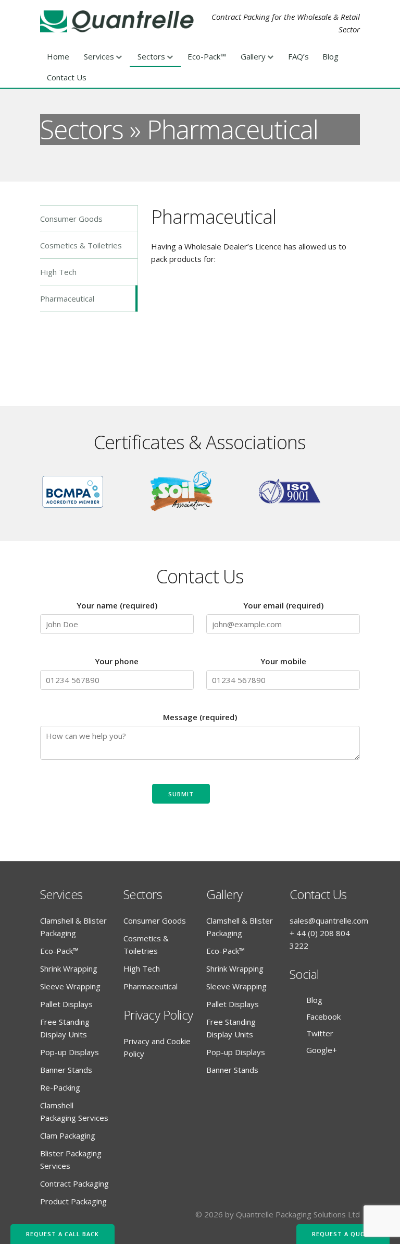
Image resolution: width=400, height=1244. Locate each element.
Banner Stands (66, 1069)
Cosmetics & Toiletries (81, 245)
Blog (330, 56)
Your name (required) (117, 605)
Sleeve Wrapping (70, 986)
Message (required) (200, 717)
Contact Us (66, 77)
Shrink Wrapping (68, 968)
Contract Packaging (74, 1183)
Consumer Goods (71, 218)
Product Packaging (73, 1201)
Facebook (323, 1016)
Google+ (321, 1050)
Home (58, 56)
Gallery (253, 56)
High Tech (58, 272)
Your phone (117, 661)
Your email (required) (283, 605)
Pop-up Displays (69, 1052)
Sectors (151, 56)
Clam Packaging (67, 1135)
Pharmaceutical (67, 298)
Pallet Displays (66, 1004)
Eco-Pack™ (207, 56)
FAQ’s (298, 56)
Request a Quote (343, 1234)
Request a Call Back (62, 1234)
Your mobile (283, 661)
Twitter (319, 1033)
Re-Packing (60, 1087)
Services (99, 56)
